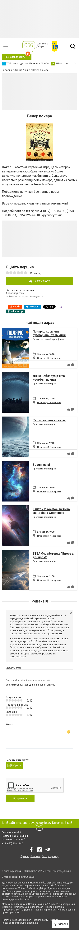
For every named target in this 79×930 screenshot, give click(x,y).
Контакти (35, 856)
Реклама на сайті (11, 832)
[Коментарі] (72, 364)
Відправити (20, 798)
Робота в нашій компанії (15, 836)
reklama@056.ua (62, 871)
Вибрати (16, 765)
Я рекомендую (41, 280)
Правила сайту (40, 920)
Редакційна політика (26, 923)
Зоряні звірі (41, 465)
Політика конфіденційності (16, 920)
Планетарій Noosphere (49, 358)
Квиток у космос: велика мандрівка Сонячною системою (51, 512)
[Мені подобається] (68, 364)
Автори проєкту (50, 856)
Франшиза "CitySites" (13, 839)
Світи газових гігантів (49, 420)
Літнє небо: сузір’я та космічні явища (49, 377)
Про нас (25, 856)
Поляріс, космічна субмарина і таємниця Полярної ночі (49, 335)
